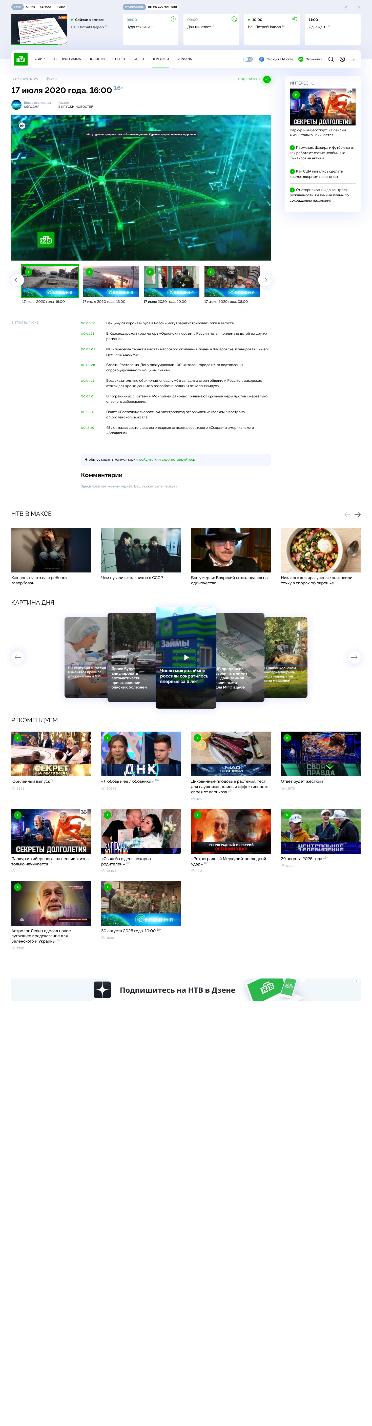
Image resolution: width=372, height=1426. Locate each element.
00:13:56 (87, 412)
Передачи (160, 59)
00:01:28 (88, 333)
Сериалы (185, 59)
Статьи (118, 59)
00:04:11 (87, 380)
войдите (146, 460)
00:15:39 (87, 428)
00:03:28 (88, 365)
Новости (97, 59)
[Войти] (342, 59)
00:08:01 (88, 396)
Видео (138, 59)
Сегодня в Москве (280, 59)
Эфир (40, 59)
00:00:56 (88, 323)
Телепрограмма (66, 59)
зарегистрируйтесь (178, 460)
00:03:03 (88, 349)
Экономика (314, 59)
